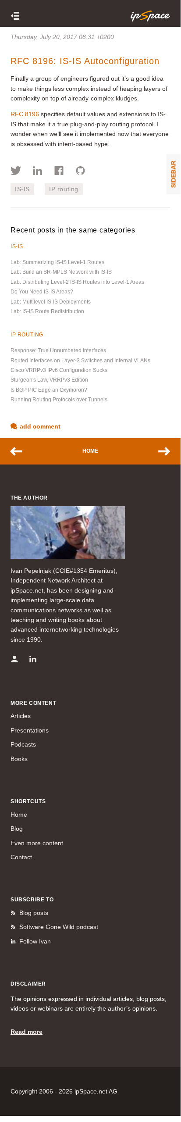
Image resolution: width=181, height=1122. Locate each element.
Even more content (37, 843)
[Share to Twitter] (16, 172)
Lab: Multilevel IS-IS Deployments (51, 302)
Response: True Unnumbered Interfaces (58, 350)
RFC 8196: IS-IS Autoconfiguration (85, 61)
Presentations (30, 730)
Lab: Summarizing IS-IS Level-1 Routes (57, 262)
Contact (21, 857)
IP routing (63, 189)
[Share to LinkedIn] (37, 172)
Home (90, 451)
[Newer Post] (20, 451)
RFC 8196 (25, 114)
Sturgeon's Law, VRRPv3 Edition (49, 380)
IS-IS (22, 189)
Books (19, 758)
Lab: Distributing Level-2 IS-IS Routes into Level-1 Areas (77, 282)
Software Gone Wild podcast (58, 926)
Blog (17, 828)
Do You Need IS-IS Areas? (42, 292)
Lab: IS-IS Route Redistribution (47, 311)
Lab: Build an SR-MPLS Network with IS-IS (61, 272)
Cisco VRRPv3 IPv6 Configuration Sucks (59, 370)
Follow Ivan (35, 941)
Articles (21, 715)
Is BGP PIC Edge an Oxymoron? (49, 390)
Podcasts (23, 744)
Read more (27, 1031)
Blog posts (33, 912)
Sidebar (173, 174)
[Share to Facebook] (58, 172)
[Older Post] (159, 451)
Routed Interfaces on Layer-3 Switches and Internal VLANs (80, 360)
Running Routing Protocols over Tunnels (59, 400)
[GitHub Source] (80, 172)
